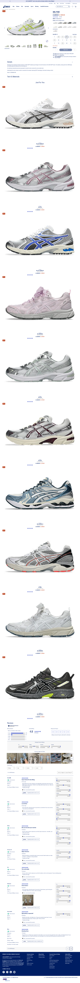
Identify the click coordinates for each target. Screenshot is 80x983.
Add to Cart (66, 49)
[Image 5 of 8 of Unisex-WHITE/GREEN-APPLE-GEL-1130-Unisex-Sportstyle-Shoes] (29, 46)
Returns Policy (29, 960)
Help (57, 3)
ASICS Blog (67, 963)
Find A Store (62, 3)
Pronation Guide (42, 957)
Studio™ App (67, 958)
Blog (54, 3)
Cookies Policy (52, 963)
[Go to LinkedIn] (11, 972)
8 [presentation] (54, 40)
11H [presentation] (58, 43)
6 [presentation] (62, 36)
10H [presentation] (75, 40)
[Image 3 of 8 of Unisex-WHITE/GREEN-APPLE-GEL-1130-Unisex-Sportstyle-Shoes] (18, 46)
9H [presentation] (66, 40)
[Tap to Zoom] (47, 41)
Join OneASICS (67, 3)
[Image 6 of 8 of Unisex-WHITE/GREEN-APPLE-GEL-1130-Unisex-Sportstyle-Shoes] (34, 46)
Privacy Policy (52, 966)
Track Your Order (30, 957)
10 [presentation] (70, 40)
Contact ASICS (29, 955)
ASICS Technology (68, 961)
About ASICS (51, 955)
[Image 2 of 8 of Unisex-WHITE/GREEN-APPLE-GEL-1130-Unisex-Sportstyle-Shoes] (12, 46)
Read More (62, 55)
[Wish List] (72, 6)
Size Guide (75, 34)
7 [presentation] (70, 36)
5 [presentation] (54, 36)
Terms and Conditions (53, 961)
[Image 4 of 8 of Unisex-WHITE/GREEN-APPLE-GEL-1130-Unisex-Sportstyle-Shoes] (23, 46)
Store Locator (29, 964)
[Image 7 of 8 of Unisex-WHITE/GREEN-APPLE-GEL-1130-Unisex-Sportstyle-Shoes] (40, 46)
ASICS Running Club (69, 960)
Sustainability (52, 967)
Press (50, 958)
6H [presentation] (66, 36)
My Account (75, 3)
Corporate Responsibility (54, 960)
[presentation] (55, 23)
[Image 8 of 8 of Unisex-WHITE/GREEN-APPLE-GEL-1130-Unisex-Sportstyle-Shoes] (46, 46)
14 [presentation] (74, 43)
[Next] (70, 1)
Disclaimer (51, 964)
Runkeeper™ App (68, 957)
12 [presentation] (62, 43)
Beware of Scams (30, 963)
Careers (50, 957)
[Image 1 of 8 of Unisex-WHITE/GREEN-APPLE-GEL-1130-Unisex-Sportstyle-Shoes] (7, 46)
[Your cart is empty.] (75, 6)
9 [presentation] (62, 40)
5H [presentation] (58, 36)
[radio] (55, 23)
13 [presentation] (70, 43)
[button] (53, 50)
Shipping (28, 958)
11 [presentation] (54, 43)
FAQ (27, 961)
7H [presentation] (74, 36)
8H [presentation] (58, 40)
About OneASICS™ (68, 955)
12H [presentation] (66, 43)
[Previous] (10, 1)
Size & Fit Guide (42, 955)
